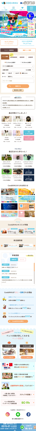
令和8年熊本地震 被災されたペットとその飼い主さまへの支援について (17, 281)
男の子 (10, 73)
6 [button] (20, 36)
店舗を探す (13, 10)
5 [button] (18, 36)
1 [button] (12, 36)
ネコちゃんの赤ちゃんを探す (28, 179)
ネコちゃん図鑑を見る (27, 357)
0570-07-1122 (29, 3)
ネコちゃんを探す (26, 62)
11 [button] (28, 36)
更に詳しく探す (18, 90)
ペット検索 (4, 10)
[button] (2, 231)
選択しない (25, 73)
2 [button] (13, 36)
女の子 (17, 73)
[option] (18, 24)
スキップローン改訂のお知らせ (9, 273)
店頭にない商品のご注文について (10, 267)
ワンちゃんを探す (10, 62)
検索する (18, 86)
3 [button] (15, 36)
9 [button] (25, 36)
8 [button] (23, 36)
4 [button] (17, 36)
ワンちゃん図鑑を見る (9, 357)
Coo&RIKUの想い (18, 321)
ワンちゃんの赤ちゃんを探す (28, 172)
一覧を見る (30, 255)
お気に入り (22, 10)
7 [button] (22, 36)
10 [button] (27, 36)
